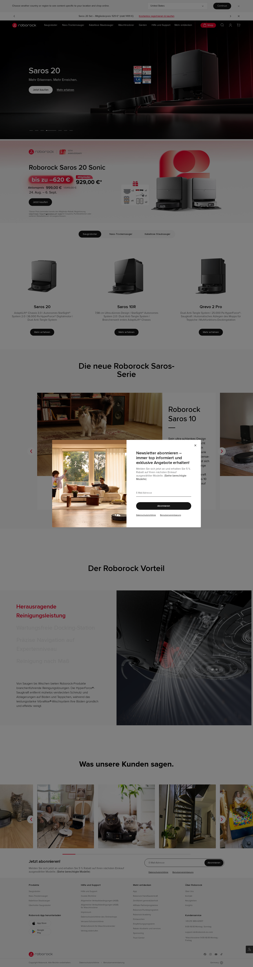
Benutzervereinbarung (170, 515)
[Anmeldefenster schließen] (195, 445)
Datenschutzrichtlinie (146, 515)
